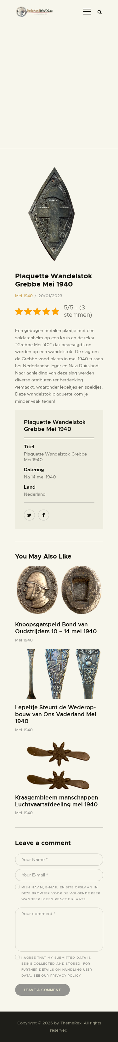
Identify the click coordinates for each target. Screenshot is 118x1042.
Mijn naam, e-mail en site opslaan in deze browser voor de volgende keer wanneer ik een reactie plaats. (61, 893)
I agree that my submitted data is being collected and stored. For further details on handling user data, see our (57, 967)
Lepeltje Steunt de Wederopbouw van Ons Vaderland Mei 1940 (55, 714)
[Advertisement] (59, 82)
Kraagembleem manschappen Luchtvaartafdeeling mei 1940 (56, 801)
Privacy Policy (65, 976)
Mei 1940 (24, 295)
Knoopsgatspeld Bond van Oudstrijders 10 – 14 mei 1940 (56, 628)
